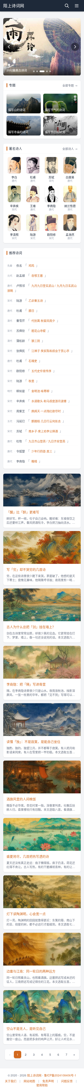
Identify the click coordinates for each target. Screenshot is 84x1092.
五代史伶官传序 (41, 371)
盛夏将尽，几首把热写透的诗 (28, 856)
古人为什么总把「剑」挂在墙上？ (31, 626)
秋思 (31, 381)
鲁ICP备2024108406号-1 (60, 1075)
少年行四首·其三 (41, 451)
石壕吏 (33, 361)
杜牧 (19, 441)
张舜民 (20, 351)
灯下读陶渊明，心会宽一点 (26, 913)
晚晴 (34, 461)
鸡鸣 (31, 265)
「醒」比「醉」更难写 (23, 512)
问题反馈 (67, 1081)
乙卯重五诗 (36, 300)
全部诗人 (69, 149)
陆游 (19, 300)
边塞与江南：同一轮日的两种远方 (31, 971)
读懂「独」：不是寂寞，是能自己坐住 (33, 741)
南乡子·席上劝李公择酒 (43, 431)
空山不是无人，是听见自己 (26, 1028)
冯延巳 (20, 421)
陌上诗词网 (34, 1075)
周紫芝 (20, 411)
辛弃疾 (20, 401)
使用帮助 (42, 1085)
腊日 (31, 310)
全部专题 (69, 85)
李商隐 (20, 461)
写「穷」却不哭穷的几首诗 (26, 569)
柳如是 (20, 391)
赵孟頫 (20, 275)
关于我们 (10, 1081)
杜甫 (19, 310)
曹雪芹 (20, 320)
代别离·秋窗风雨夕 (43, 320)
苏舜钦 (20, 331)
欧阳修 (20, 371)
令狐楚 (20, 451)
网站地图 (29, 1081)
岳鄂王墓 (37, 275)
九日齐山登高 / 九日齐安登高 (47, 441)
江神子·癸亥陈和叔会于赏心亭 (50, 351)
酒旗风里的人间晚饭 (21, 799)
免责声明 (48, 1081)
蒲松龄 (20, 341)
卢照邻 (20, 285)
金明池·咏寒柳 (40, 391)
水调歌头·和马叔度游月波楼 (48, 401)
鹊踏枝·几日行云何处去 (46, 421)
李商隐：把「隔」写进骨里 (26, 684)
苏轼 (19, 431)
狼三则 (35, 341)
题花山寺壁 (38, 331)
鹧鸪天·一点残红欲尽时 (46, 411)
